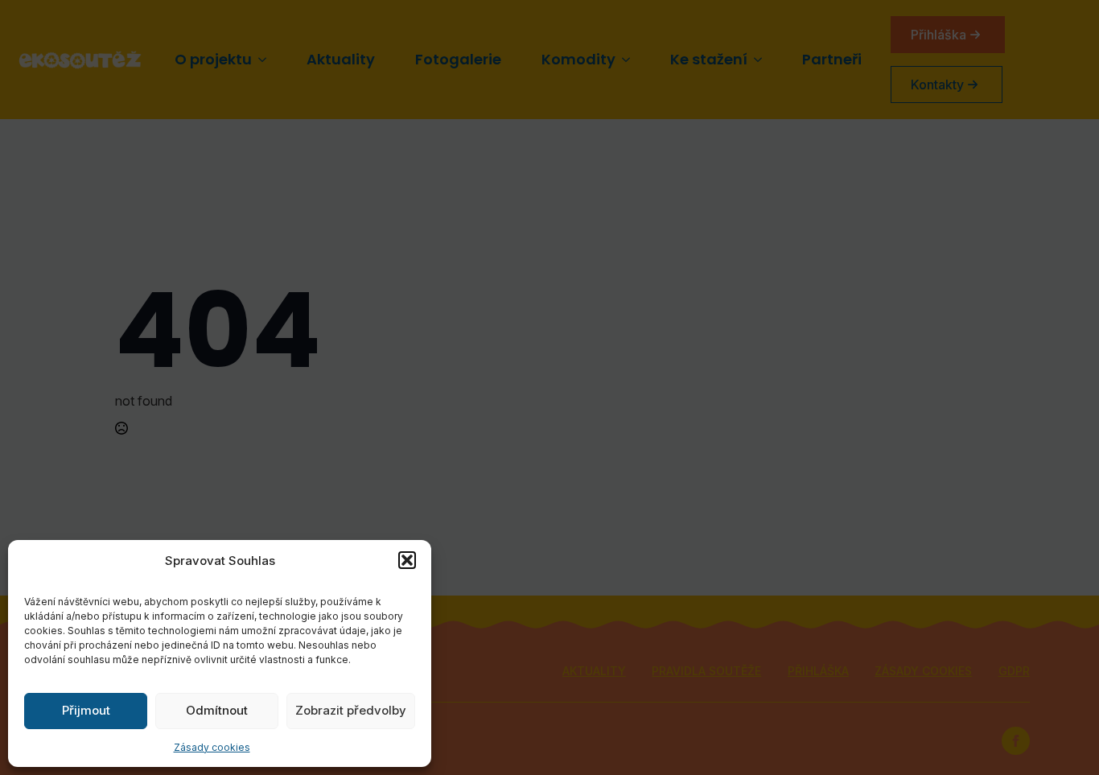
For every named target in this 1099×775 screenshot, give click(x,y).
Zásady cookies (212, 747)
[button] (407, 560)
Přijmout (86, 710)
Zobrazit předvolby (350, 710)
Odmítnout (217, 710)
